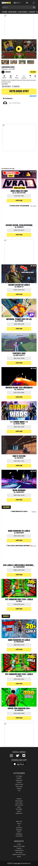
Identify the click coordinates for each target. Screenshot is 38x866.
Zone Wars (19, 803)
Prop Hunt (19, 786)
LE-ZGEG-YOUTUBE (20, 193)
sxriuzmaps (20, 533)
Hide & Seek (19, 784)
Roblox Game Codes (19, 854)
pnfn (20, 601)
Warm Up (19, 821)
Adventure (19, 813)
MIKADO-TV (20, 287)
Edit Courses (23, 12)
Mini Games (19, 801)
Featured (19, 828)
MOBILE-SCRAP (20, 424)
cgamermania (20, 567)
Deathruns (13, 12)
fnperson (20, 710)
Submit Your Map (19, 846)
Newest (19, 799)
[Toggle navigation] (33, 3)
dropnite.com (25, 863)
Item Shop (19, 852)
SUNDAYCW (20, 227)
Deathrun (7, 86)
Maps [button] (17, 3)
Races (19, 823)
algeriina (20, 321)
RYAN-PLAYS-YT (20, 355)
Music (19, 807)
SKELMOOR (20, 458)
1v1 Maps (19, 776)
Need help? (33, 96)
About (19, 856)
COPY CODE (19, 200)
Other (19, 832)
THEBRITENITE (20, 492)
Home (5, 12)
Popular (19, 848)
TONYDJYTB (20, 389)
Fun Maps (19, 809)
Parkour (32, 12)
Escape (19, 788)
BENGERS (8, 72)
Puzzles (19, 782)
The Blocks (19, 836)
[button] (34, 49)
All (19, 826)
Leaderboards (19, 850)
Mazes (19, 811)
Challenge (19, 834)
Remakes (19, 830)
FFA (19, 790)
